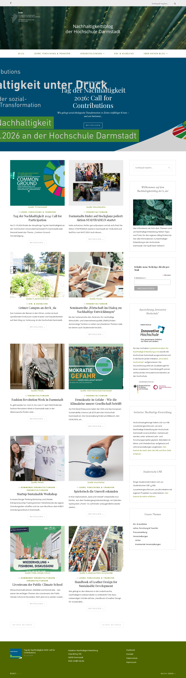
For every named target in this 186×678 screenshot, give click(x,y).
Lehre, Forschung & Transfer (52, 53)
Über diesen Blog (154, 53)
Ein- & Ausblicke (124, 53)
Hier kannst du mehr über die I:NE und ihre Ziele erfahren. (152, 450)
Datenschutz (132, 658)
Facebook (130, 650)
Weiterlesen (93, 125)
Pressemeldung (140, 532)
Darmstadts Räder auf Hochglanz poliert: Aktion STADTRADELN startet (96, 218)
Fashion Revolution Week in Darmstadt (37, 400)
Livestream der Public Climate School (37, 584)
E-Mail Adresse (140, 278)
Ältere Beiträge (111, 625)
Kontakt (129, 654)
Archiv (138, 540)
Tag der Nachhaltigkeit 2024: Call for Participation (37, 218)
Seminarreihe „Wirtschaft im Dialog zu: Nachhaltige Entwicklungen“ (96, 310)
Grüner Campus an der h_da (37, 308)
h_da (20, 673)
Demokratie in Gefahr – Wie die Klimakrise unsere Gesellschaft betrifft (95, 401)
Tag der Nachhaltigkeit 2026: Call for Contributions (93, 97)
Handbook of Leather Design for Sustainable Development (96, 584)
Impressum (131, 662)
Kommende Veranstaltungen (38, 487)
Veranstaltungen (91, 53)
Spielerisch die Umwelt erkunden (96, 491)
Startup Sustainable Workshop (37, 494)
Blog (21, 53)
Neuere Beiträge (22, 625)
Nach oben (167, 673)
